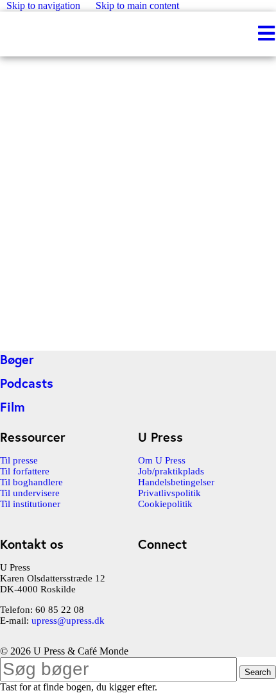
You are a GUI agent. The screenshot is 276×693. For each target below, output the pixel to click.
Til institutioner (30, 504)
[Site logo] (1, 33)
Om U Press (161, 460)
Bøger (17, 359)
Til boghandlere (31, 482)
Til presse (19, 460)
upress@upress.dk (68, 620)
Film (12, 406)
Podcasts (26, 383)
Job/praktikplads (171, 471)
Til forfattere (24, 471)
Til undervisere (30, 493)
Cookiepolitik (165, 504)
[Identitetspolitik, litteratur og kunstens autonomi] (96, 338)
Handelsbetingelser (176, 482)
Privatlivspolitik (169, 493)
